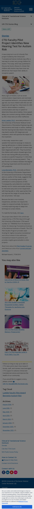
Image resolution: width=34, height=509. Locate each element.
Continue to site (17, 507)
